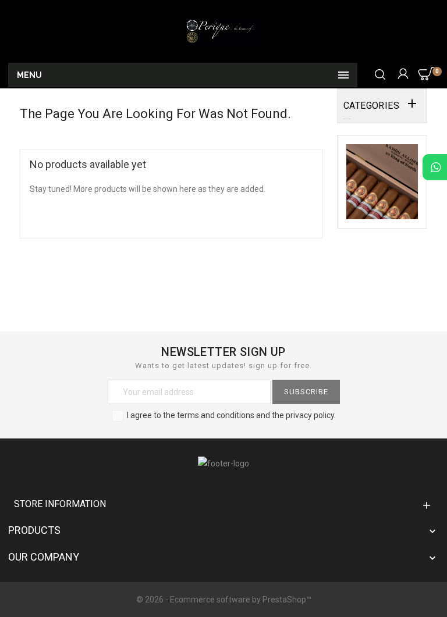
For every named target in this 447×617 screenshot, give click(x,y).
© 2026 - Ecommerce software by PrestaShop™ (223, 599)
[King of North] (382, 181)
